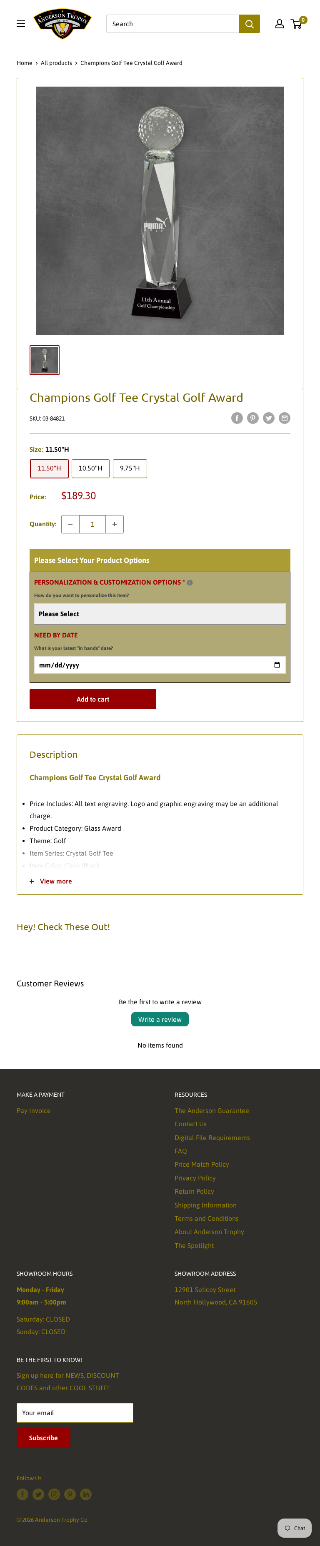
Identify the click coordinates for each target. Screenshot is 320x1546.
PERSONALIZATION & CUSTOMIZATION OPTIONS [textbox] (120, 587)
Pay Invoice (34, 1110)
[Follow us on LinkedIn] (86, 1494)
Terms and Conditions (207, 1218)
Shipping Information (206, 1205)
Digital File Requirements (212, 1137)
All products (56, 63)
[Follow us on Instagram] (54, 1494)
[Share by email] (284, 417)
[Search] (249, 24)
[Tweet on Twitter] (269, 417)
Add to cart (93, 699)
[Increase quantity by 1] (114, 524)
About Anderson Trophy (209, 1231)
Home (24, 63)
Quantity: (43, 524)
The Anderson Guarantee (212, 1110)
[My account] (279, 23)
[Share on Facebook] (237, 417)
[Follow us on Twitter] (38, 1494)
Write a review (160, 1019)
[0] (296, 24)
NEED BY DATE (73, 641)
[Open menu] (21, 23)
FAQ (181, 1151)
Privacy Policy (195, 1178)
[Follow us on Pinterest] (70, 1494)
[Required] (190, 583)
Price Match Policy (202, 1164)
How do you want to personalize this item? (81, 595)
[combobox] (172, 24)
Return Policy (194, 1191)
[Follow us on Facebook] (22, 1494)
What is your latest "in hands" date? (73, 648)
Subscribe (43, 1437)
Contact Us (191, 1124)
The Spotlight (194, 1245)
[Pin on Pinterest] (253, 417)
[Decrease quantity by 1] (70, 524)
